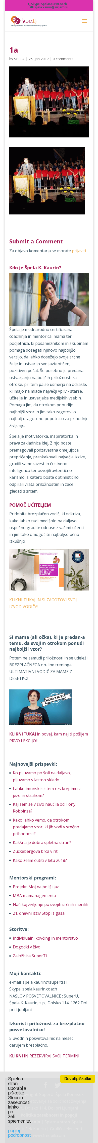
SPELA (19, 58)
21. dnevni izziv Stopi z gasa (39, 913)
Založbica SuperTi (30, 955)
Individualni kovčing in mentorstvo (45, 938)
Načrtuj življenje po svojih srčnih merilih (50, 904)
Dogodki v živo (26, 947)
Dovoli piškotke (77, 1079)
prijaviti (79, 250)
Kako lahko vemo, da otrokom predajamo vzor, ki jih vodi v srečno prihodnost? (46, 826)
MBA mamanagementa (34, 895)
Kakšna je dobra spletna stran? (42, 842)
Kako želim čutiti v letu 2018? (40, 860)
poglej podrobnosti (19, 1133)
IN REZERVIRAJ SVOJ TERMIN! (44, 1056)
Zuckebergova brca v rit (35, 851)
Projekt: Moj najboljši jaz (36, 887)
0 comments (63, 58)
